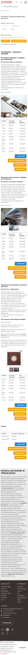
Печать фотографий (6, 586)
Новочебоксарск (15, 25)
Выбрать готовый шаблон (17, 160)
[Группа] (3, 629)
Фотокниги (3, 589)
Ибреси (12, 29)
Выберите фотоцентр (6, 35)
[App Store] (3, 634)
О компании (20, 586)
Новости (19, 591)
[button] (25, 96)
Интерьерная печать (6, 593)
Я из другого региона (19, 41)
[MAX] (13, 629)
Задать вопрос (20, 169)
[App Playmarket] (8, 634)
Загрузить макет (20, 165)
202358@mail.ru (6, 615)
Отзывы (19, 602)
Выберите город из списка (7, 23)
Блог (18, 593)
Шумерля (5, 29)
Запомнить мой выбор (9, 44)
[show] (17, 2)
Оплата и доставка (21, 589)
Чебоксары (5, 25)
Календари (3, 595)
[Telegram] (8, 629)
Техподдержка (20, 595)
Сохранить (6, 41)
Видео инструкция (6, 92)
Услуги (2, 599)
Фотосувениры (4, 591)
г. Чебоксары (6, 10)
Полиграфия (4, 597)
